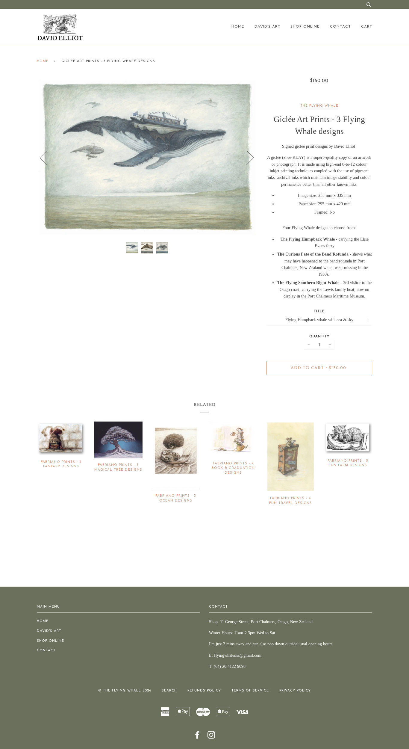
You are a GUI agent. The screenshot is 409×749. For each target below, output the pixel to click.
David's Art (267, 26)
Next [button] (246, 157)
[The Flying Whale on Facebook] (197, 737)
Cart (366, 26)
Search (169, 690)
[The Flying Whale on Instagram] (211, 737)
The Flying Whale (319, 106)
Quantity (319, 336)
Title (319, 311)
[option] (147, 157)
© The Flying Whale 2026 (124, 690)
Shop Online (305, 26)
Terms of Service (250, 690)
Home (237, 26)
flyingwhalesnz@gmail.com (237, 655)
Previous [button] (47, 157)
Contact (340, 26)
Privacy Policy (295, 690)
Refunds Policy (204, 690)
